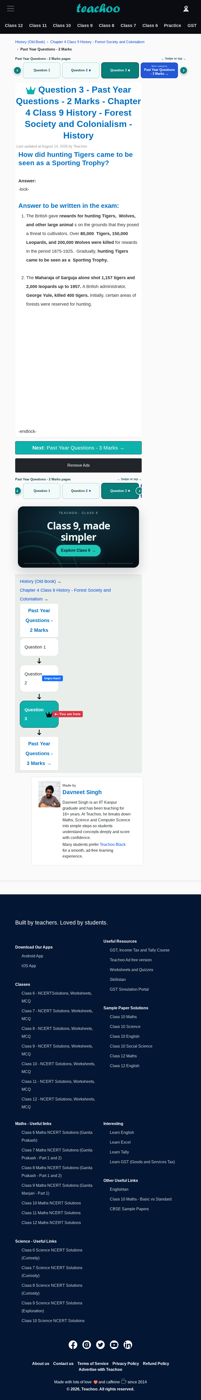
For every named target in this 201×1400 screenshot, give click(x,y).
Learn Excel (120, 1142)
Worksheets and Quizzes (131, 970)
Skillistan (118, 979)
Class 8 (106, 25)
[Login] (186, 8)
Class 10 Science (125, 1027)
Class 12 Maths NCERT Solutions (51, 1223)
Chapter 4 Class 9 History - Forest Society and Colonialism (97, 42)
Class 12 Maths (123, 1056)
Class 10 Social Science (131, 1046)
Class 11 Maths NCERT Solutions (51, 1213)
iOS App (29, 966)
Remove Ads (78, 465)
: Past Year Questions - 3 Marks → (78, 447)
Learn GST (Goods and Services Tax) (142, 1162)
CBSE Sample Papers (129, 1209)
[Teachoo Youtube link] (115, 1344)
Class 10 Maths (123, 1017)
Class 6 (150, 25)
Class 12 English (124, 1066)
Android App (32, 956)
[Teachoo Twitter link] (101, 1344)
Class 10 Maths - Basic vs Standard (141, 1199)
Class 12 (14, 25)
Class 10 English (124, 1036)
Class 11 (38, 25)
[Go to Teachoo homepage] (98, 8)
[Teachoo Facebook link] (73, 1344)
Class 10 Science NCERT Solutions (53, 1321)
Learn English (122, 1132)
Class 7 (128, 25)
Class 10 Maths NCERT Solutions (51, 1203)
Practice (172, 25)
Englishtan (119, 1189)
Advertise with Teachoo (100, 1369)
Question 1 (35, 647)
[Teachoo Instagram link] (87, 1344)
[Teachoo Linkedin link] (128, 1344)
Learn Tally (119, 1152)
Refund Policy (156, 1364)
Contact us (63, 1364)
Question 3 (42, 714)
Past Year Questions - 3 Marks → (39, 753)
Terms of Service (93, 1364)
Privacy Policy (126, 1364)
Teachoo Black (113, 844)
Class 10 (62, 25)
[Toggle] (12, 8)
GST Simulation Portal (129, 989)
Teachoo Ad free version (131, 960)
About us (40, 1364)
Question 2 (42, 678)
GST (192, 25)
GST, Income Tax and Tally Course (140, 950)
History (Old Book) (30, 42)
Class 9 (85, 25)
